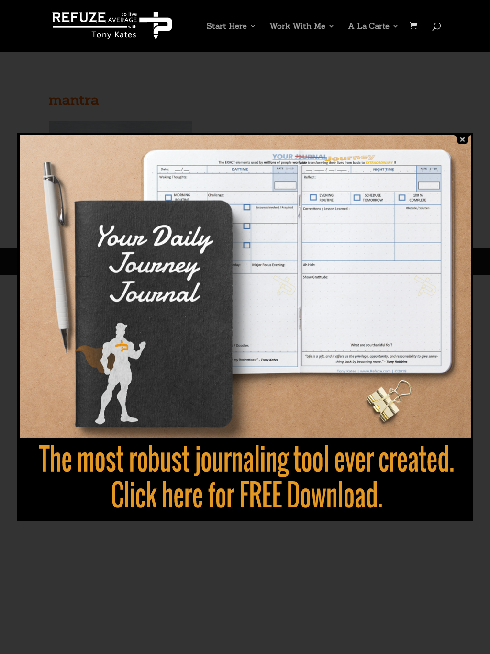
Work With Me (297, 27)
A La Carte (369, 27)
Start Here (227, 27)
